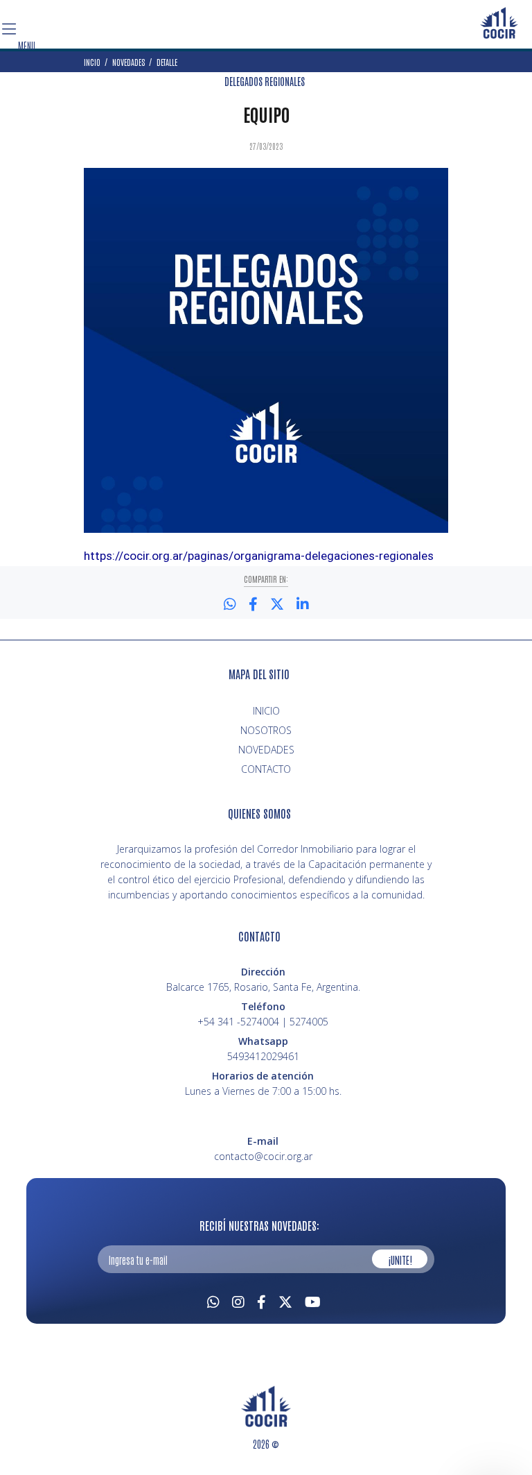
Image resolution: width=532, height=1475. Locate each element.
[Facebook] (261, 1300)
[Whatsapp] (213, 1300)
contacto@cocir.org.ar (263, 1156)
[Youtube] (312, 1300)
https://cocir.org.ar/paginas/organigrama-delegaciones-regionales (259, 556)
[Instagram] (238, 1300)
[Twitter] (285, 1300)
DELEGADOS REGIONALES (264, 81)
